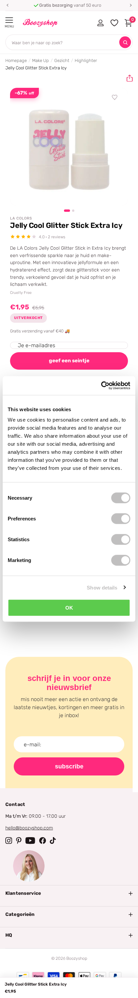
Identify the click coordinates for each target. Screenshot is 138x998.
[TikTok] (53, 840)
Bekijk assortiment (9, 20)
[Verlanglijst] (115, 97)
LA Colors (21, 218)
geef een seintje (69, 361)
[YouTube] (30, 840)
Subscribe (69, 766)
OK (69, 608)
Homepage (16, 60)
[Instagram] (8, 840)
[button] (7, 5)
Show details (102, 587)
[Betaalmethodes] (22, 976)
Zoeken (125, 42)
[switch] (120, 518)
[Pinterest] (18, 840)
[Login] (100, 22)
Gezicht (61, 60)
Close (69, 893)
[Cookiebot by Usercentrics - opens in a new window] (101, 385)
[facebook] (42, 840)
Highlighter (86, 60)
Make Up (40, 60)
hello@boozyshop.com (29, 828)
